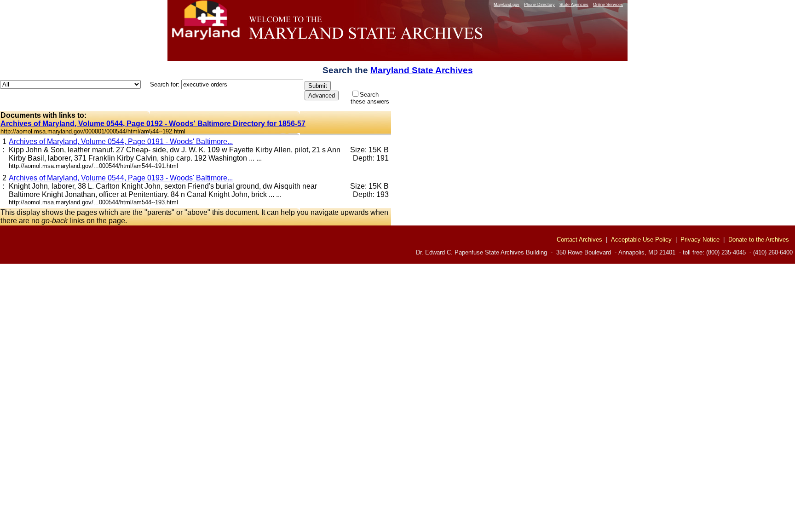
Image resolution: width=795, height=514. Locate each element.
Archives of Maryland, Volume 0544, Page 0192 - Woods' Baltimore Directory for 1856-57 (152, 123)
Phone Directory (539, 4)
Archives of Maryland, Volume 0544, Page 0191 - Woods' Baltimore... (121, 141)
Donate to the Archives (758, 239)
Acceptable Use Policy (641, 239)
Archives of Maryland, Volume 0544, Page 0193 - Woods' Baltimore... (121, 178)
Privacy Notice (700, 239)
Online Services (608, 4)
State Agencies (573, 4)
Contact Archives (579, 239)
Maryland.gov (506, 4)
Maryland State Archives (421, 70)
